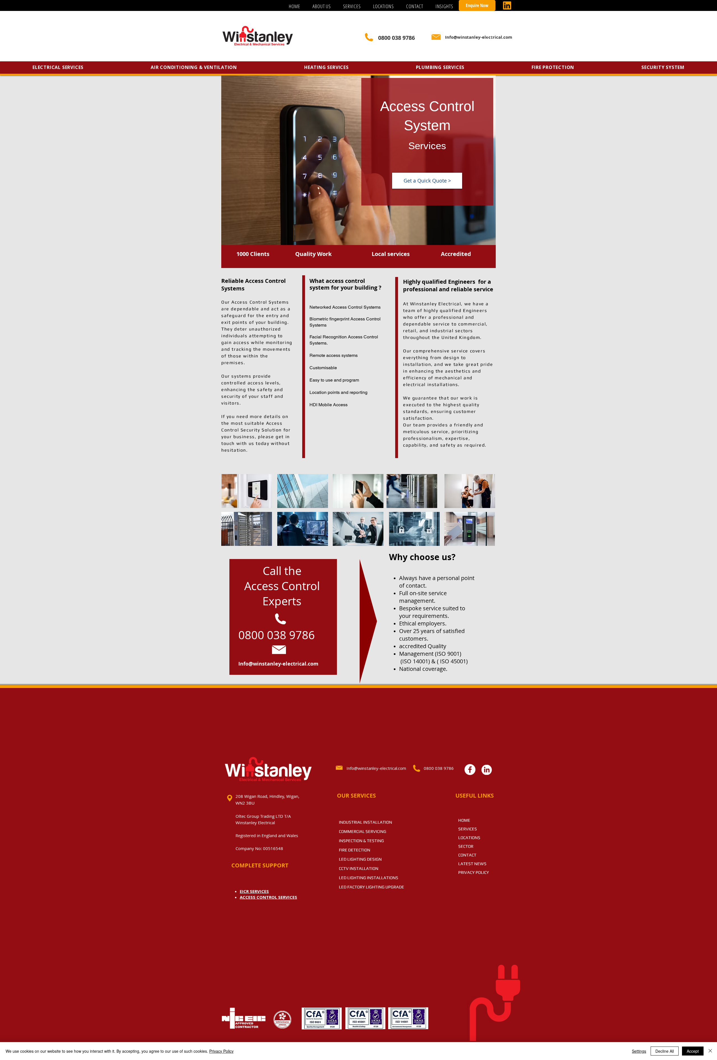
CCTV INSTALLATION (358, 868)
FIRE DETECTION (354, 849)
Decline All (664, 1051)
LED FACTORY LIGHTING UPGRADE (371, 887)
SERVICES (467, 828)
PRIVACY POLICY (473, 872)
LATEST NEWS (472, 863)
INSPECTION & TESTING (361, 840)
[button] (352, 6)
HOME (464, 820)
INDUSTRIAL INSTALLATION (365, 822)
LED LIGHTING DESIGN (360, 859)
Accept (693, 1051)
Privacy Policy (221, 1051)
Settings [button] (639, 1051)
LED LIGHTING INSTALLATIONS (368, 877)
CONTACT (467, 855)
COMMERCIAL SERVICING (362, 831)
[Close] (710, 1051)
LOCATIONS (469, 837)
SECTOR (465, 846)
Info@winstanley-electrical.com (278, 663)
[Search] (490, 37)
